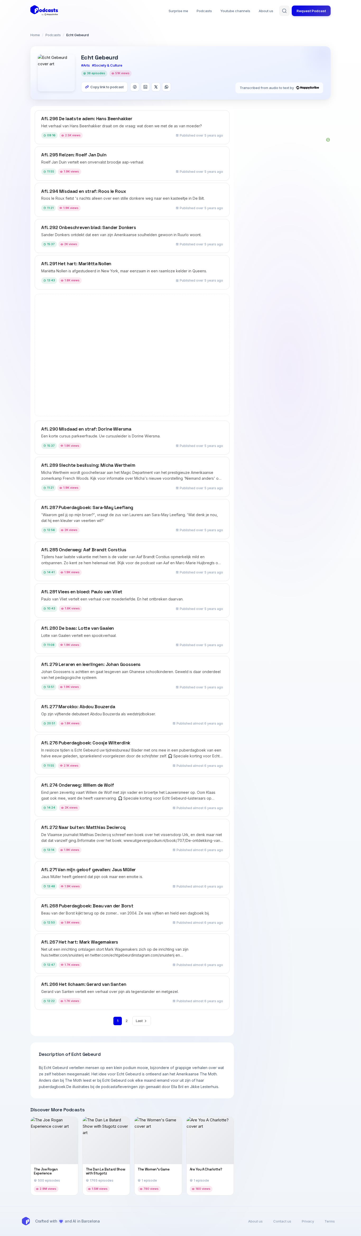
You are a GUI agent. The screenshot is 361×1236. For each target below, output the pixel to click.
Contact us (282, 1221)
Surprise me (178, 11)
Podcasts (204, 11)
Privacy (308, 1221)
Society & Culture (108, 65)
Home (35, 35)
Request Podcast (311, 11)
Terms (330, 1221)
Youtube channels (235, 11)
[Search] (284, 11)
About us (266, 11)
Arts (86, 65)
